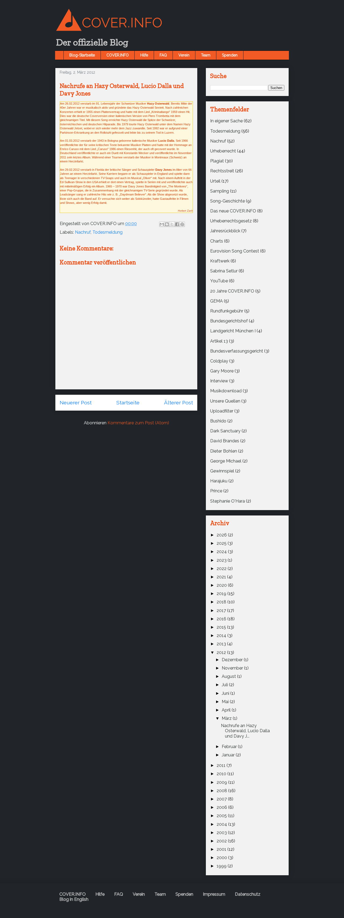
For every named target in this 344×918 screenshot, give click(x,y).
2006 (222, 807)
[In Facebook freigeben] (177, 224)
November (233, 668)
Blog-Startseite (82, 55)
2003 (222, 832)
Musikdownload (226, 390)
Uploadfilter (221, 411)
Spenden (230, 55)
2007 (222, 799)
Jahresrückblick (225, 230)
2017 (222, 610)
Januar (229, 754)
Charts (216, 241)
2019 (222, 593)
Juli (225, 684)
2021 (222, 576)
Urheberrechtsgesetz (231, 220)
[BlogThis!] (167, 224)
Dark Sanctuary (225, 430)
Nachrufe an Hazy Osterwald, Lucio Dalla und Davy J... (245, 730)
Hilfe (144, 55)
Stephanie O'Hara (227, 501)
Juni (226, 693)
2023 (222, 560)
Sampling (219, 191)
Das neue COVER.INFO (233, 211)
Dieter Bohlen (223, 451)
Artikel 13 (219, 341)
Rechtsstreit (222, 170)
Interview (219, 380)
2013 (222, 643)
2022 (222, 568)
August (229, 676)
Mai (226, 701)
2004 (222, 824)
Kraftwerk (220, 261)
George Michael (225, 461)
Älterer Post (178, 402)
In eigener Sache (226, 120)
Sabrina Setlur (224, 270)
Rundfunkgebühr (226, 311)
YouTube (219, 280)
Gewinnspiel (222, 471)
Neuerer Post (76, 402)
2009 (222, 782)
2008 (222, 790)
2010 (222, 773)
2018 (222, 601)
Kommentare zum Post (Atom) (138, 422)
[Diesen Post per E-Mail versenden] (161, 224)
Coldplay (219, 361)
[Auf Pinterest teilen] (182, 224)
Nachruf (83, 232)
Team (205, 55)
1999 (222, 866)
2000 (222, 857)
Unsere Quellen (225, 401)
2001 (222, 849)
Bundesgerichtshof (229, 320)
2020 (222, 585)
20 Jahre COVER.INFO (232, 291)
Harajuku (218, 480)
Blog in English (73, 899)
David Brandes (224, 440)
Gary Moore (222, 370)
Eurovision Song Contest (234, 251)
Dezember (233, 659)
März (227, 718)
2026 (222, 535)
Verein (183, 55)
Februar (230, 746)
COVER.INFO (117, 55)
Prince (216, 490)
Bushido (218, 421)
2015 (222, 627)
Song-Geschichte (227, 201)
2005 (222, 815)
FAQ (163, 55)
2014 (222, 635)
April (227, 710)
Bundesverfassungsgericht (236, 351)
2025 (222, 543)
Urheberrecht (223, 151)
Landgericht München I (233, 330)
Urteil (215, 181)
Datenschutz (247, 894)
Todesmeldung (107, 232)
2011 (222, 765)
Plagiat (217, 160)
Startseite (127, 402)
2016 (222, 618)
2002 (222, 841)
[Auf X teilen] (172, 224)
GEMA (216, 301)
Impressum (214, 894)
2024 (222, 551)
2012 (222, 652)
